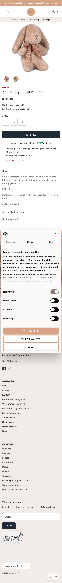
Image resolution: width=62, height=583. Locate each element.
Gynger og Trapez (11, 485)
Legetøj (6, 457)
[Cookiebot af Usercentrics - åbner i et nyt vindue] (46, 234)
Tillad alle (31, 331)
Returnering (8, 422)
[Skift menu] (3, 12)
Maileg (5, 87)
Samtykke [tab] (11, 242)
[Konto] (52, 12)
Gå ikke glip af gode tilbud (15, 480)
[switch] (54, 300)
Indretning (7, 462)
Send (9, 525)
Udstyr (5, 471)
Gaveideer (7, 475)
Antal (5, 115)
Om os (5, 390)
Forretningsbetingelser (13, 399)
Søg (4, 385)
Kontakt (6, 394)
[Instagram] (9, 368)
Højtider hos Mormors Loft (15, 489)
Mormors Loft (14, 573)
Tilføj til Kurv (31, 134)
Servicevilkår (8, 417)
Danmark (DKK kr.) (14, 566)
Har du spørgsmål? (10, 219)
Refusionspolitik (10, 426)
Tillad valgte (31, 339)
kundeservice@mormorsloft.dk (17, 355)
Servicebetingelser (11, 413)
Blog (4, 431)
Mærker (6, 453)
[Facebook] (4, 368)
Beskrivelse (7, 171)
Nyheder (6, 448)
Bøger (5, 466)
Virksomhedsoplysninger (14, 403)
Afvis (31, 347)
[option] (31, 48)
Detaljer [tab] (31, 242)
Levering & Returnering (13, 212)
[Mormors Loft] (31, 11)
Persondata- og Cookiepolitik (16, 408)
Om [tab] (51, 242)
